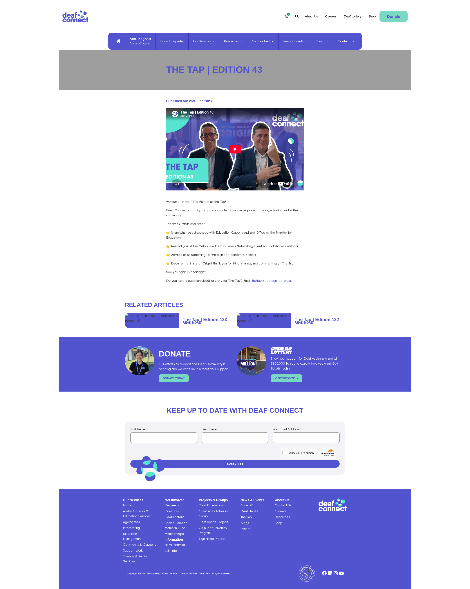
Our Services (133, 500)
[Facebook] (324, 573)
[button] (297, 17)
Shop (372, 16)
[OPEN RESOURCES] (241, 41)
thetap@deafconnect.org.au (272, 280)
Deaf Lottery (352, 16)
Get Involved (175, 500)
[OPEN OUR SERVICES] (213, 41)
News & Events (252, 500)
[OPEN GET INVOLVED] (272, 41)
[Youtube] (341, 573)
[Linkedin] (330, 573)
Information (174, 539)
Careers (331, 16)
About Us (311, 16)
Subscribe (235, 463)
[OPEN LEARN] (327, 41)
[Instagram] (335, 573)
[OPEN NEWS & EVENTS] (306, 41)
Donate (393, 16)
